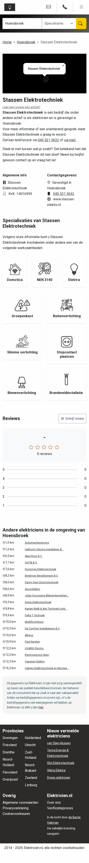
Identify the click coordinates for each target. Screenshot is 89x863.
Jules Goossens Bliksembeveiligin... (47, 595)
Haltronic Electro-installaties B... (44, 549)
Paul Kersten (32, 641)
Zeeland (31, 778)
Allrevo (29, 635)
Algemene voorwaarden (20, 802)
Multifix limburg (34, 621)
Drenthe (8, 752)
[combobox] (56, 23)
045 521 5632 (48, 140)
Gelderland (33, 738)
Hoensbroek (26, 42)
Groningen (10, 738)
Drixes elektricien (58, 777)
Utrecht (30, 745)
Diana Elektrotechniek (38, 602)
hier (41, 707)
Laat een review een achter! (21, 107)
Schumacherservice (37, 542)
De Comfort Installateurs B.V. (42, 628)
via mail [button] (70, 140)
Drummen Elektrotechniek (40, 569)
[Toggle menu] (81, 7)
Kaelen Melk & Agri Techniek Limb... (46, 608)
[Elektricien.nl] (10, 7)
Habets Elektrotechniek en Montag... (47, 668)
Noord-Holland (8, 762)
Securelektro (32, 589)
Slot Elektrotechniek (60, 763)
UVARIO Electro (34, 648)
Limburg (31, 785)
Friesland (10, 745)
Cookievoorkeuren (16, 814)
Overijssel (10, 779)
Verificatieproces (60, 808)
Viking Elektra (56, 770)
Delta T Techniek (35, 615)
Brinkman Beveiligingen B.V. (41, 575)
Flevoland (10, 772)
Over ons (54, 802)
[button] (45, 79)
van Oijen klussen (59, 743)
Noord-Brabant (30, 768)
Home (7, 42)
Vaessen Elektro (35, 661)
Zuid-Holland (30, 755)
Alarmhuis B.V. (33, 556)
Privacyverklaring (16, 808)
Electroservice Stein (37, 654)
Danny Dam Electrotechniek (41, 582)
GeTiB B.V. (31, 562)
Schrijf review (74, 418)
